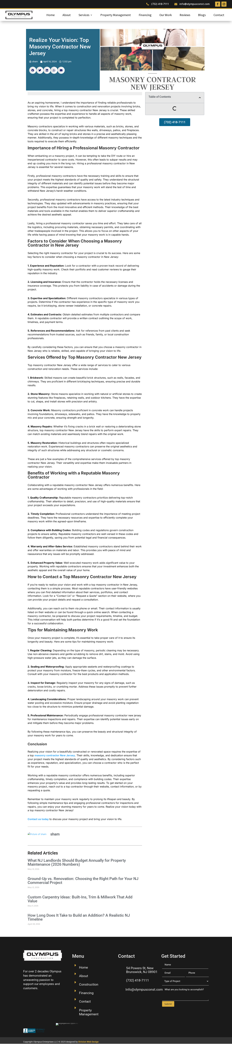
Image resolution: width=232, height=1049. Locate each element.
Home (50, 15)
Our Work (165, 15)
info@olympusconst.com (194, 4)
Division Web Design (88, 1042)
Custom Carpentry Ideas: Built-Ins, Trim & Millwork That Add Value (80, 899)
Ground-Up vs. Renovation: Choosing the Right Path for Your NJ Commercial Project (83, 880)
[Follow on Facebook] (217, 4)
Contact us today (38, 819)
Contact (219, 15)
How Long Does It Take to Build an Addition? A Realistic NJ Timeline (79, 917)
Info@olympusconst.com (144, 989)
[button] (32, 70)
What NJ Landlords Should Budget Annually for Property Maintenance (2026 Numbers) (77, 862)
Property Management (115, 15)
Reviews (185, 15)
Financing (145, 15)
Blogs (202, 15)
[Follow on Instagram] (223, 4)
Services (84, 15)
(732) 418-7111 (160, 4)
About (66, 15)
